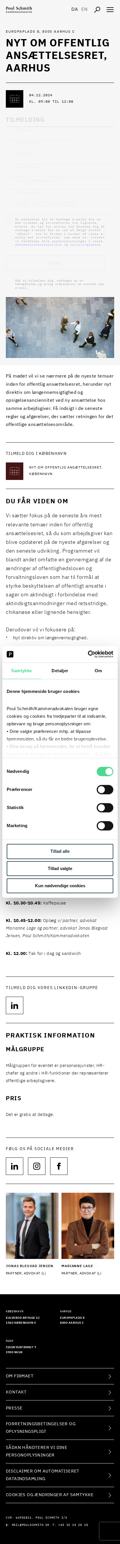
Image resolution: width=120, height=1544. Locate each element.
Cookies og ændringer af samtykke (50, 1495)
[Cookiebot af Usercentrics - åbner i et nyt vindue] (87, 654)
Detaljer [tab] (60, 670)
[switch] (105, 789)
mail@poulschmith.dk (31, 1525)
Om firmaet (19, 1376)
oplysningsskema (85, 244)
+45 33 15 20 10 (73, 1525)
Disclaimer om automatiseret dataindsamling (43, 1475)
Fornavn (24, 130)
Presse (14, 1408)
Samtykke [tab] (21, 670)
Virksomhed (28, 192)
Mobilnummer (28, 167)
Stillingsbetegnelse (38, 180)
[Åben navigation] (110, 10)
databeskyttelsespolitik (38, 244)
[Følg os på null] (14, 1166)
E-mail (23, 155)
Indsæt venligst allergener (45, 205)
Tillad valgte (60, 868)
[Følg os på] (14, 1005)
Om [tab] (98, 670)
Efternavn (26, 142)
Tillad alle (60, 851)
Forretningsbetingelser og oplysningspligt (40, 1428)
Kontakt (16, 1392)
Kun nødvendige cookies (60, 885)
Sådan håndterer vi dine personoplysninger (36, 1451)
